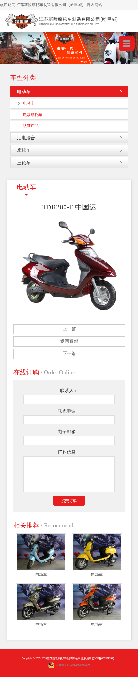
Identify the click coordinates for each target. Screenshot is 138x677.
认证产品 (31, 126)
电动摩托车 (32, 114)
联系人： (69, 390)
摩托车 (23, 150)
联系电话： (69, 411)
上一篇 (69, 329)
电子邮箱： (69, 431)
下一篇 (69, 353)
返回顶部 (69, 341)
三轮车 (23, 162)
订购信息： (69, 452)
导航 (127, 43)
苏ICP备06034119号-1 (104, 658)
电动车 (23, 91)
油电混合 (26, 137)
